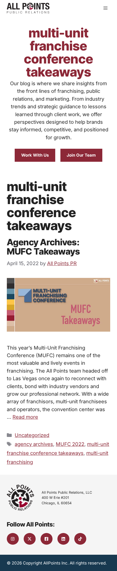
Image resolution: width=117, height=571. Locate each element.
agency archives (34, 444)
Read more (25, 417)
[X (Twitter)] (30, 539)
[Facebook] (47, 539)
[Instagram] (13, 539)
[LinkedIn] (63, 539)
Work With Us (35, 155)
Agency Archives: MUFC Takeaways (43, 247)
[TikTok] (80, 539)
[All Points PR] (28, 8)
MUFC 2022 (70, 444)
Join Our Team (81, 155)
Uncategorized (32, 435)
